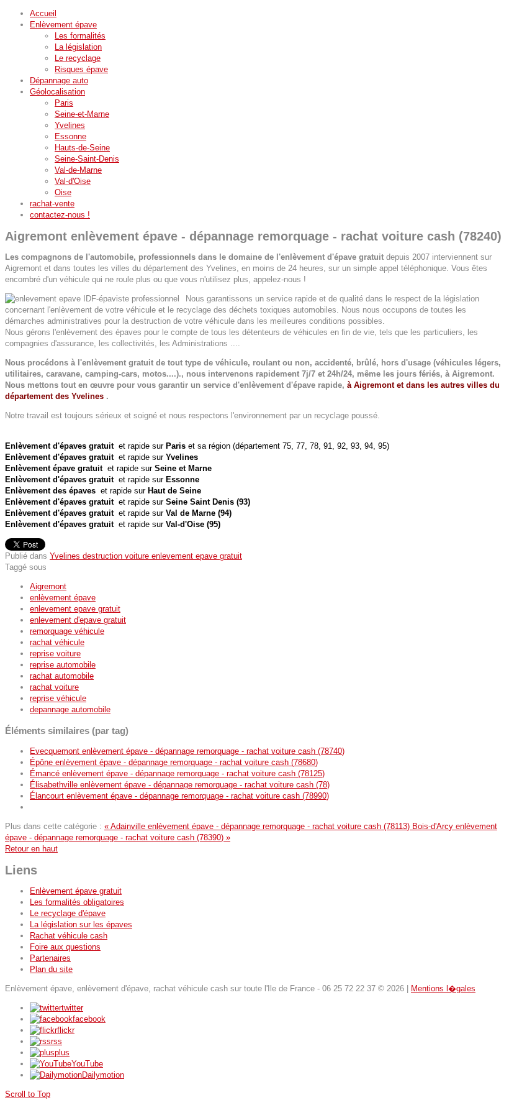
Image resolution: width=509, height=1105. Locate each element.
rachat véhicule (57, 642)
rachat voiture (54, 687)
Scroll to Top (27, 1094)
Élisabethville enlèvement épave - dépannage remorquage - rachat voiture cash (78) (180, 784)
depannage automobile (70, 709)
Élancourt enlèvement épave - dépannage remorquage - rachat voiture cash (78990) (179, 795)
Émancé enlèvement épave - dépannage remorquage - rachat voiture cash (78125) (177, 773)
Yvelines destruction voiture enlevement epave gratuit (146, 556)
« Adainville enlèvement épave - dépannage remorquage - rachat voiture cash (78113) (258, 826)
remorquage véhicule (67, 631)
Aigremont (48, 586)
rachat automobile (62, 676)
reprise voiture (55, 653)
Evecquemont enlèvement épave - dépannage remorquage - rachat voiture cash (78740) (187, 751)
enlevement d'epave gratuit (78, 620)
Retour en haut (31, 848)
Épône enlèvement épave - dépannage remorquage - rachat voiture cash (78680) (174, 762)
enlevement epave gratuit (75, 608)
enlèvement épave (63, 597)
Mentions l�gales (443, 988)
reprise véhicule (58, 698)
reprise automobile (63, 664)
